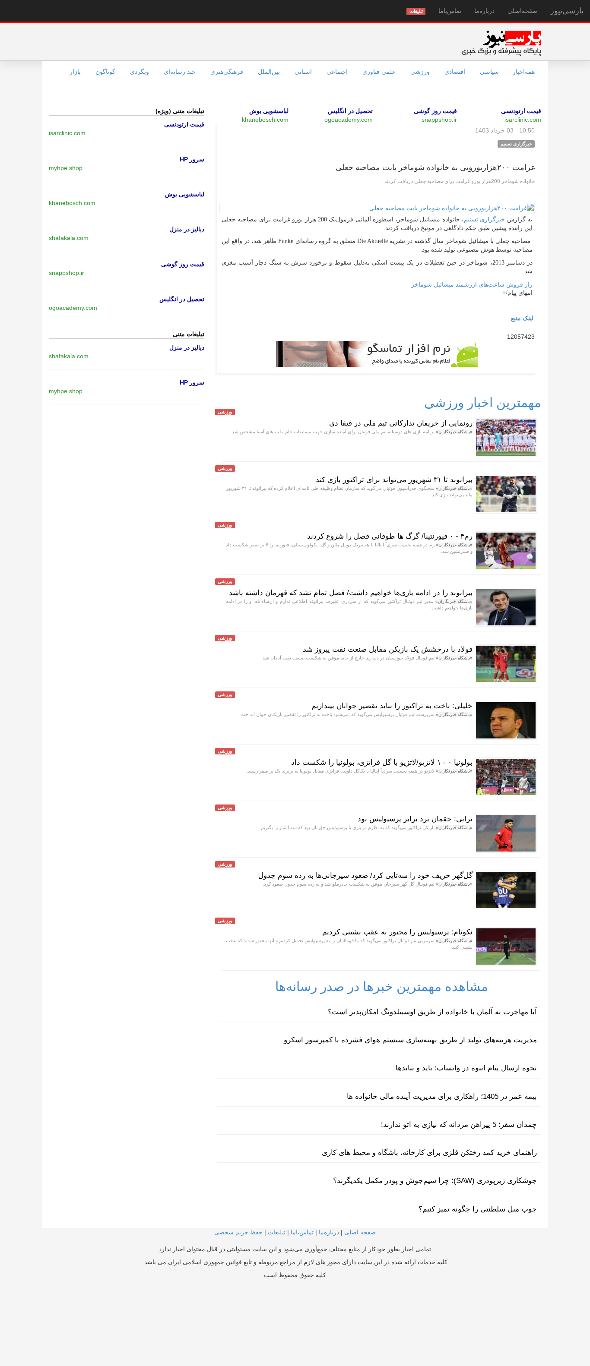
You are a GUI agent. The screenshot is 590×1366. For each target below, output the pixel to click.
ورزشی (420, 71)
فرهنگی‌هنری (226, 71)
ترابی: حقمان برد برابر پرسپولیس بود (415, 819)
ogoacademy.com (348, 119)
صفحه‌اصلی (522, 10)
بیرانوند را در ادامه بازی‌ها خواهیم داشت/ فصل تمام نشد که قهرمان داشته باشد (351, 593)
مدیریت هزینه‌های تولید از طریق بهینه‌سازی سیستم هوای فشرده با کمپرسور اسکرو (410, 1040)
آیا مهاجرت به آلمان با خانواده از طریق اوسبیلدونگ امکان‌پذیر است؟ (432, 1012)
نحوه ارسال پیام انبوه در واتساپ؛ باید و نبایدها (466, 1068)
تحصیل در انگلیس (350, 110)
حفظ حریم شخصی (238, 1232)
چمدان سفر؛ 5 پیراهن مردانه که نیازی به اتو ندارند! (459, 1124)
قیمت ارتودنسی (521, 110)
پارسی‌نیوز (567, 10)
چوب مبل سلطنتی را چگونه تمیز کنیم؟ (478, 1209)
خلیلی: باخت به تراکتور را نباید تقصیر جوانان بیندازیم (392, 706)
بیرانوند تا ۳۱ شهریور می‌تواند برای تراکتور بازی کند (394, 480)
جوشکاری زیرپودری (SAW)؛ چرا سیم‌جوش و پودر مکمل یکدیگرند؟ (435, 1181)
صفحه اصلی (360, 1232)
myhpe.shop (65, 167)
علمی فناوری (379, 71)
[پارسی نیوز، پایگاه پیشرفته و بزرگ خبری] (501, 42)
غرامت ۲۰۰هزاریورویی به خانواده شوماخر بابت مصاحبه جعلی (435, 167)
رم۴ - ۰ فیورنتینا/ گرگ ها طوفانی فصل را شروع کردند (390, 536)
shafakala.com (69, 237)
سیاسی (489, 71)
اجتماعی (337, 71)
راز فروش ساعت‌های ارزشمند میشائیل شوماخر (472, 284)
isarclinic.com (522, 119)
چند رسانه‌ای (180, 71)
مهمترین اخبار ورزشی (482, 402)
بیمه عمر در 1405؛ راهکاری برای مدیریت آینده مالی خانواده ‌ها (442, 1096)
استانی (303, 71)
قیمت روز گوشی (435, 110)
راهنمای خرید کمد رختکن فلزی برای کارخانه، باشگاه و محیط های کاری (429, 1152)
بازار (75, 71)
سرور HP (192, 159)
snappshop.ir (439, 119)
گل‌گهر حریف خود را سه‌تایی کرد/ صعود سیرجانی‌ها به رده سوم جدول (365, 875)
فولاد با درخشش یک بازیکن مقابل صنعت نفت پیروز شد (388, 649)
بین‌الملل (269, 71)
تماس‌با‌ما (449, 10)
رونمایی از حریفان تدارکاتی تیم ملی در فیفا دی (401, 423)
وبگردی (139, 71)
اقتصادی (454, 71)
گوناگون (105, 71)
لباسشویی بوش (269, 110)
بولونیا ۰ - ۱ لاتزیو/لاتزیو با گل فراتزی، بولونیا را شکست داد (382, 762)
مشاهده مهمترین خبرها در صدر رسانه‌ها (381, 986)
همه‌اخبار (524, 71)
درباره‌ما (484, 10)
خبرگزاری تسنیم (484, 219)
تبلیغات (276, 1232)
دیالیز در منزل (186, 229)
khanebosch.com (265, 119)
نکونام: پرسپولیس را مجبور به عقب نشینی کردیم (397, 932)
